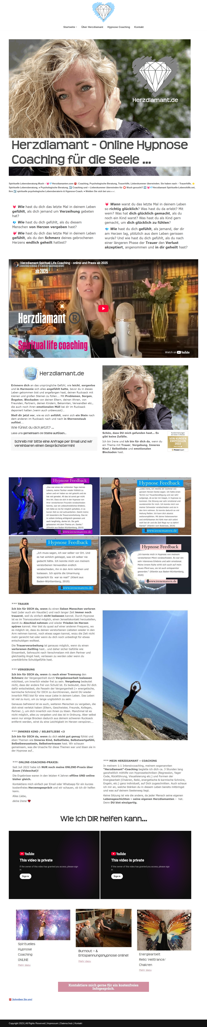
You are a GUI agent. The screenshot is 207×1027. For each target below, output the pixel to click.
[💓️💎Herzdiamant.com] (103, 12)
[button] (76, 27)
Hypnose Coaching (118, 27)
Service (89, 470)
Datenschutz (66, 1023)
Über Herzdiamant (92, 27)
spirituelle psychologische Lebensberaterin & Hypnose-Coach (44, 470)
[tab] (44, 470)
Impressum (52, 1023)
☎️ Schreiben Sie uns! (20, 999)
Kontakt (139, 27)
